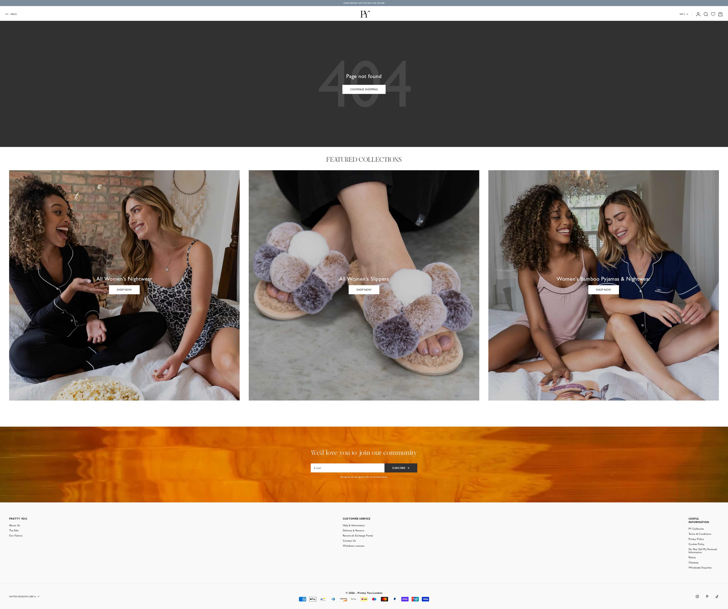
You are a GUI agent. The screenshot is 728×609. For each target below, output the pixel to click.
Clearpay (693, 562)
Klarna (692, 557)
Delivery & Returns (353, 530)
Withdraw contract (354, 545)
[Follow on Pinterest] (707, 596)
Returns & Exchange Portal (358, 535)
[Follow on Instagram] (697, 596)
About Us (14, 525)
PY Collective (696, 528)
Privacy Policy (696, 539)
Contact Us (349, 540)
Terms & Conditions (700, 534)
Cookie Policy (696, 544)
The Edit (14, 530)
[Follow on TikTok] (717, 596)
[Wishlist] (713, 14)
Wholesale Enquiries (700, 567)
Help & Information (354, 525)
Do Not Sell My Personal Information (703, 550)
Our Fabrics (15, 535)
